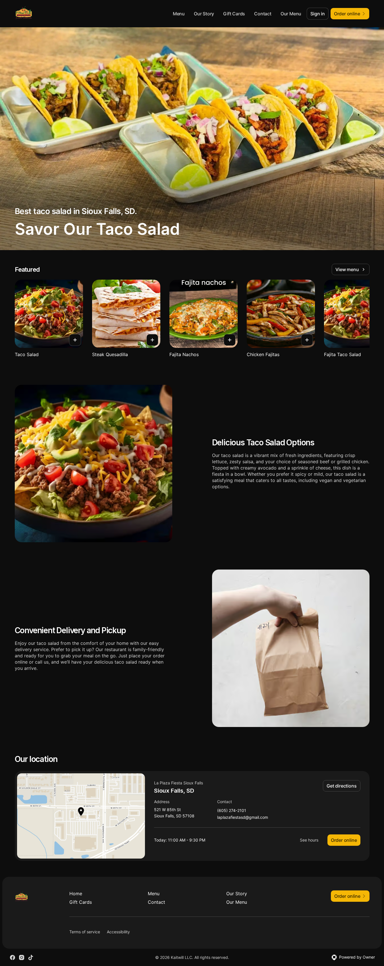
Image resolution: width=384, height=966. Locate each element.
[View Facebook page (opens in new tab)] (12, 957)
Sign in (317, 13)
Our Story (204, 13)
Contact (262, 13)
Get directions (341, 786)
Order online (344, 840)
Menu (179, 13)
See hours (309, 840)
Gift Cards (234, 13)
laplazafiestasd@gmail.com (242, 817)
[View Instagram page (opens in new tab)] (21, 957)
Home (75, 893)
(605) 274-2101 (231, 810)
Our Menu (291, 13)
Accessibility (118, 931)
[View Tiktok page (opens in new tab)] (30, 957)
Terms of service (84, 931)
